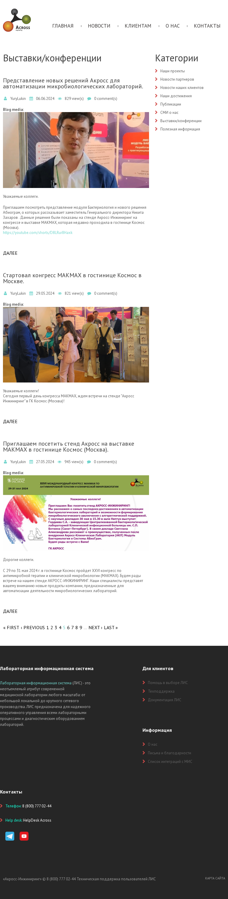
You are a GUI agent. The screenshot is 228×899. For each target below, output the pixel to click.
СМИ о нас (169, 112)
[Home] (17, 11)
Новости (99, 26)
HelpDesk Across (37, 820)
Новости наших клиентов (182, 87)
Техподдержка (161, 691)
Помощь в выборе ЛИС (168, 682)
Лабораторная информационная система (36, 683)
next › (95, 627)
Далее (10, 253)
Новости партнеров (177, 79)
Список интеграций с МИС (170, 761)
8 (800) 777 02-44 (61, 879)
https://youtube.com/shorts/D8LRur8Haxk (37, 232)
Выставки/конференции (181, 120)
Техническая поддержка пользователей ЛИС (116, 879)
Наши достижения (176, 95)
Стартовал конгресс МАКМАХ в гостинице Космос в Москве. (72, 278)
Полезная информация (180, 129)
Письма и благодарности (169, 752)
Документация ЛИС (164, 699)
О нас (173, 26)
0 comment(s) (105, 98)
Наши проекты (172, 71)
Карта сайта (215, 878)
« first (11, 627)
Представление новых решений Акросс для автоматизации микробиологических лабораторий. (73, 83)
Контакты (207, 26)
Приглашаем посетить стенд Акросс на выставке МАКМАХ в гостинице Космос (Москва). (68, 446)
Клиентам (138, 26)
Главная (63, 26)
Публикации (170, 104)
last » (111, 627)
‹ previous (33, 627)
